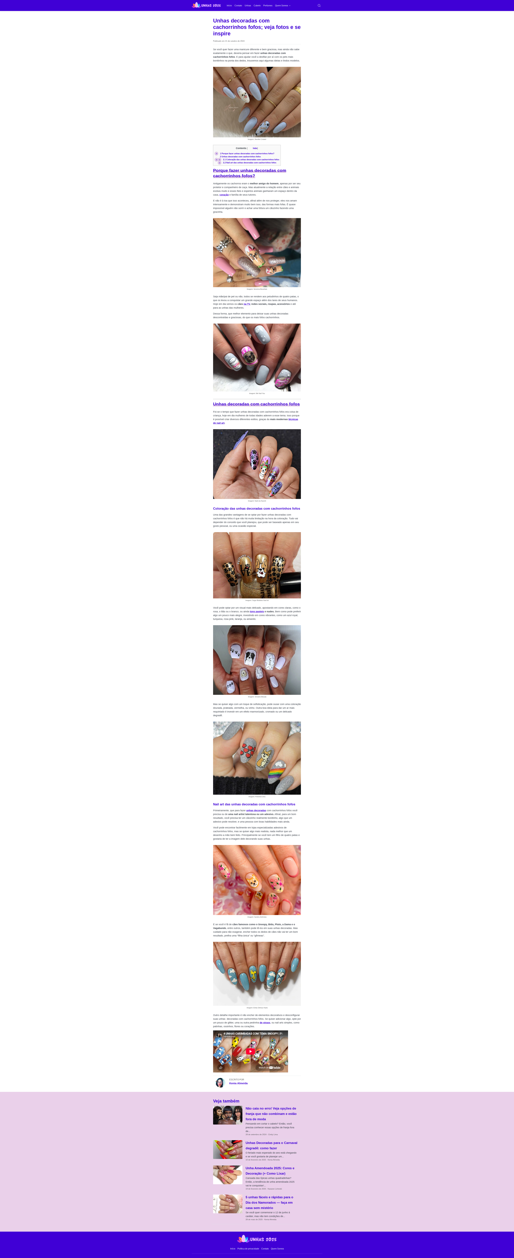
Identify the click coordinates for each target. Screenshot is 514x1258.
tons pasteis (257, 611)
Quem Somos (281, 5)
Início (229, 5)
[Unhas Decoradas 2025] (206, 5)
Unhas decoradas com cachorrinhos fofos (240, 156)
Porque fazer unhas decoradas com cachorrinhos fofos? (247, 153)
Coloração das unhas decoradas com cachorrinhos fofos (251, 159)
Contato (238, 5)
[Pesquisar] (319, 5)
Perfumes (267, 5)
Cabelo (257, 5)
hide (255, 148)
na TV (247, 304)
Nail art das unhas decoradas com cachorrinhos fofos (249, 162)
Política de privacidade (248, 1249)
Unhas (248, 5)
